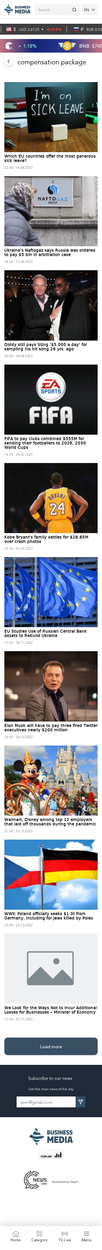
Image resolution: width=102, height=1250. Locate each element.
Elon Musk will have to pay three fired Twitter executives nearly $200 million (51, 728)
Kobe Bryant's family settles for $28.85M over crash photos (46, 539)
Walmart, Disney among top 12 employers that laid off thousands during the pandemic (50, 822)
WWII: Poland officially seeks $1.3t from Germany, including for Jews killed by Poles (48, 916)
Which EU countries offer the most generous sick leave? (50, 158)
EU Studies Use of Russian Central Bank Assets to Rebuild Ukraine (45, 633)
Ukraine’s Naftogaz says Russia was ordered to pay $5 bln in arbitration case (49, 252)
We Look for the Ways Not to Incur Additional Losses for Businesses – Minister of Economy (50, 1010)
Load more (51, 1046)
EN (86, 9)
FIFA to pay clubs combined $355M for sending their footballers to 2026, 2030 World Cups (45, 443)
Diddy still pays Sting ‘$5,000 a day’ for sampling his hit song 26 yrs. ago (45, 347)
